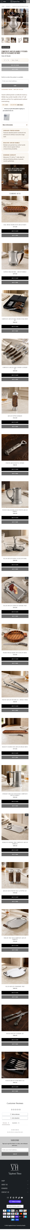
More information (8, 125)
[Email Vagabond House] (8, 1197)
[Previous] (2, 22)
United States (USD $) (14, 1206)
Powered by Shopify (20, 1225)
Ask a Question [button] (15, 1118)
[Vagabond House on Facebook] (11, 1197)
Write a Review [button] (16, 1114)
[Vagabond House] (15, 1)
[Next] (27, 22)
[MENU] (1, 1)
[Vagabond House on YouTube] (22, 1197)
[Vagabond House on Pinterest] (16, 1197)
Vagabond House (12, 1225)
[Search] (24, 1)
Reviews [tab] (5, 1123)
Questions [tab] (14, 1123)
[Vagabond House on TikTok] (19, 1197)
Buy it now (15, 235)
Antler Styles (20, 104)
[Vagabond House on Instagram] (13, 1197)
